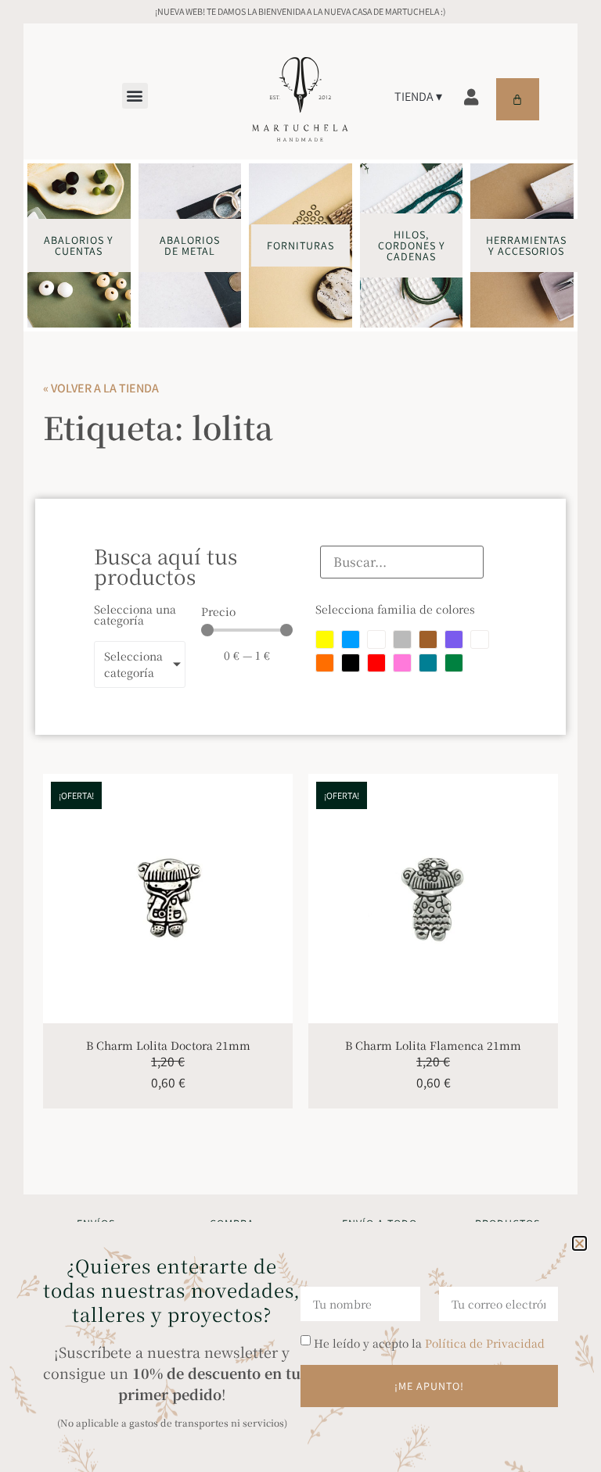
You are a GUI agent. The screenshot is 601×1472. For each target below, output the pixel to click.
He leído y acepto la (429, 1343)
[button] (579, 1243)
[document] (300, 736)
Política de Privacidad (485, 1343)
